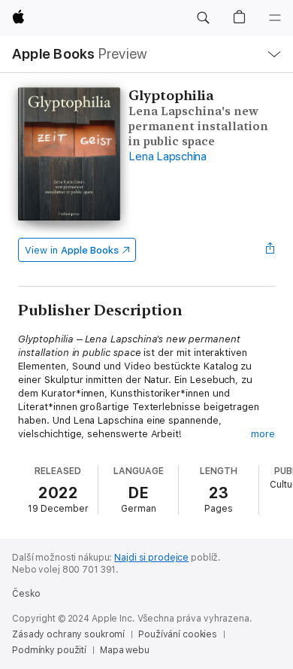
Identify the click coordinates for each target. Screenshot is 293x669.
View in (72, 250)
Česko (26, 593)
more (263, 433)
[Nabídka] (275, 18)
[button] (203, 18)
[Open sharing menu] (270, 250)
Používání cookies (177, 634)
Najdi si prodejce (151, 557)
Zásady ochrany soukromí (68, 634)
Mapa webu (125, 650)
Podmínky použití (49, 650)
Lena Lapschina (167, 156)
